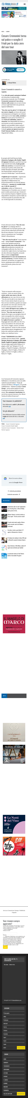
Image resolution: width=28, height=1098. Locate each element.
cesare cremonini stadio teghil (9, 426)
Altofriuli (5, 1023)
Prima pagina (6, 1013)
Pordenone (6, 1020)
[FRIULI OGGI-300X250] (14, 632)
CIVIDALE (5, 1076)
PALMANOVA (6, 1090)
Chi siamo (6, 964)
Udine (5, 1016)
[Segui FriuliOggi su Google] (14, 69)
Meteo (4, 696)
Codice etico (12, 964)
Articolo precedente (15, 491)
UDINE (5, 1059)
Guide (5, 1044)
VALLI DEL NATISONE (8, 1094)
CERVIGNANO (6, 1069)
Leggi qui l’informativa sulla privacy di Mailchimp (12, 940)
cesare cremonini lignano (13, 424)
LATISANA (6, 1073)
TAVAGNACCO (6, 1066)
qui (10, 406)
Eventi (5, 1041)
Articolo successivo (12, 494)
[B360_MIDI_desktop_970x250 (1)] (14, 16)
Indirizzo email (6, 930)
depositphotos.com (16, 1000)
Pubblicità (22, 910)
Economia (6, 1034)
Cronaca (5, 1030)
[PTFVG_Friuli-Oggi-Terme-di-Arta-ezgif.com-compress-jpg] (14, 762)
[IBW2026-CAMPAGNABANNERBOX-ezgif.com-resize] (14, 854)
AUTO (5, 1047)
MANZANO (6, 1087)
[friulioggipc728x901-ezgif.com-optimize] (14, 9)
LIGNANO (5, 1083)
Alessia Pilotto (12, 83)
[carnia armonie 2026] (14, 741)
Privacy (4, 935)
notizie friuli (20, 428)
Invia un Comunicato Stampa (11, 910)
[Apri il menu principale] (24, 4)
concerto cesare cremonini (8, 428)
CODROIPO (6, 1062)
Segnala (14, 912)
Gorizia (5, 1027)
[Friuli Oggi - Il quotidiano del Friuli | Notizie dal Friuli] (11, 4)
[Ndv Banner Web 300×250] (14, 833)
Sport (5, 1037)
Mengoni (16, 384)
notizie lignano (5, 430)
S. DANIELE (6, 1080)
